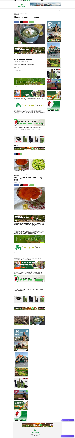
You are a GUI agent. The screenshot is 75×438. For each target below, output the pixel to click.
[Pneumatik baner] (29, 105)
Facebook (16, 134)
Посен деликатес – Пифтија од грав (19, 170)
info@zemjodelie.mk (27, 0)
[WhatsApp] (21, 154)
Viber (20, 134)
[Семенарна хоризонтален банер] (29, 81)
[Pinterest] (19, 154)
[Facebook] (55, 0)
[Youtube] (57, 0)
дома (15, 13)
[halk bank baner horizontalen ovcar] (29, 50)
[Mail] (56, 0)
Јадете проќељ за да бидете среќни (35, 170)
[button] (60, 11)
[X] (17, 154)
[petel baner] (29, 122)
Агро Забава (17, 13)
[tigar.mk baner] (29, 139)
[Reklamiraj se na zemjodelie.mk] (29, 93)
